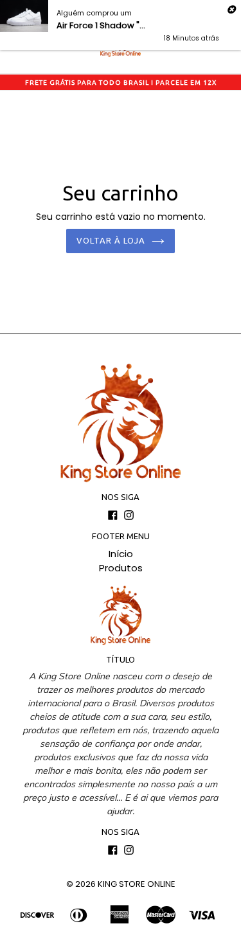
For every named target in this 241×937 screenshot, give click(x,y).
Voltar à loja (111, 240)
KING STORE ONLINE (136, 884)
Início (121, 553)
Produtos (121, 568)
